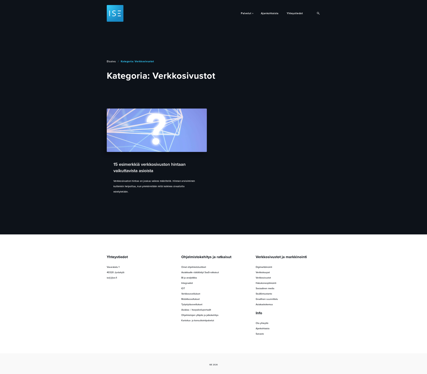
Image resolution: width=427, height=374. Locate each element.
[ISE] (115, 13)
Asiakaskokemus (264, 304)
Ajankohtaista (270, 13)
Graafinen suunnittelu (267, 299)
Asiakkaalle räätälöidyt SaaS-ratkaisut (200, 272)
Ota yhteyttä (262, 323)
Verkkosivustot (263, 277)
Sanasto (260, 333)
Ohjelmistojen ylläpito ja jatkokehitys (200, 315)
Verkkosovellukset (190, 293)
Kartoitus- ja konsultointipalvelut (197, 320)
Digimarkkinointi (264, 267)
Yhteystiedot (295, 13)
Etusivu (111, 61)
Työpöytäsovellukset (191, 304)
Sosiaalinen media (265, 288)
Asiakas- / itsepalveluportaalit (196, 309)
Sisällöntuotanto (264, 293)
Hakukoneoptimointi (266, 283)
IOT (183, 288)
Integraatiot (187, 283)
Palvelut (246, 13)
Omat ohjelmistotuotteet (193, 267)
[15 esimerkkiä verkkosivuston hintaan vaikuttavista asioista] (157, 130)
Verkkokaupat (263, 272)
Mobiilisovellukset (190, 299)
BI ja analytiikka (189, 277)
